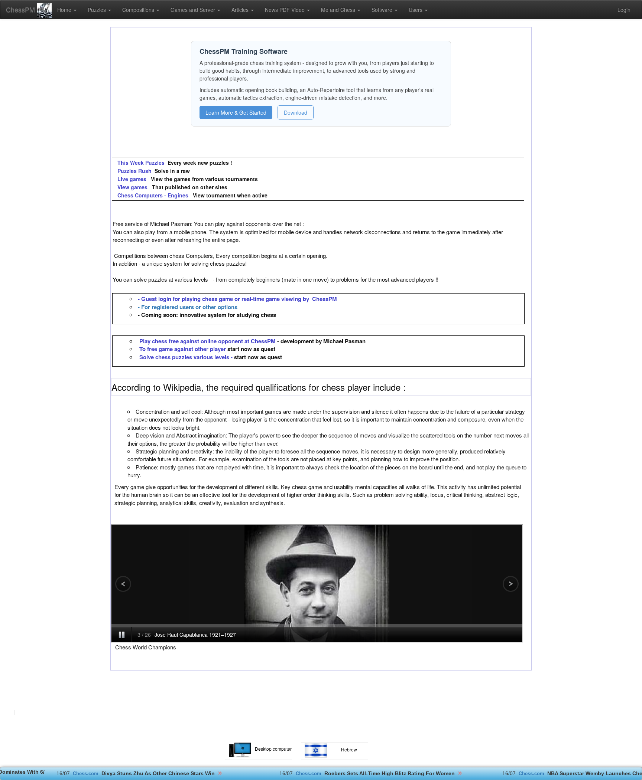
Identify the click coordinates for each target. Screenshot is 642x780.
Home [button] (65, 9)
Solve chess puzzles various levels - (186, 357)
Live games (132, 179)
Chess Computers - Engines (153, 195)
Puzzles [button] (97, 9)
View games (132, 187)
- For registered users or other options (187, 307)
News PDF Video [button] (285, 9)
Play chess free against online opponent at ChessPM (207, 341)
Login (623, 9)
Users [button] (416, 9)
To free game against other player (183, 349)
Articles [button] (240, 9)
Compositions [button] (139, 9)
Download (295, 112)
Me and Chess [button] (339, 9)
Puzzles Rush (134, 170)
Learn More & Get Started (235, 112)
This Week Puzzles (140, 162)
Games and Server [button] (194, 9)
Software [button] (383, 9)
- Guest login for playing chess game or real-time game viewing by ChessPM (237, 299)
